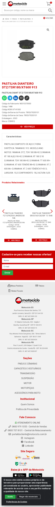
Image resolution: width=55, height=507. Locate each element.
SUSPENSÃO (27, 378)
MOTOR (27, 383)
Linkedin (29, 446)
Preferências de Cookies (16, 502)
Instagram (29, 438)
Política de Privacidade (27, 409)
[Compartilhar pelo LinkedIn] (15, 98)
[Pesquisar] (50, 10)
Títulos (41, 286)
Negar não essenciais (28, 497)
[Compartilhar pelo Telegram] (10, 98)
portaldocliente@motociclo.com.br (29, 434)
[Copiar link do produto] (26, 98)
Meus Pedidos (17, 286)
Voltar (49, 18)
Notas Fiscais (17, 291)
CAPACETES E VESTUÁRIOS (27, 368)
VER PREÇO (29, 127)
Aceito (10, 497)
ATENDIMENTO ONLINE (28, 422)
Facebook (29, 442)
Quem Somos (27, 404)
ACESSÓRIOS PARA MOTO (27, 393)
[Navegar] (3, 211)
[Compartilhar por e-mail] (21, 98)
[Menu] (4, 4)
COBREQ (11, 121)
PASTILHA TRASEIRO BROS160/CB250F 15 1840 (41, 214)
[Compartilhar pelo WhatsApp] (4, 98)
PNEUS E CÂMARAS (27, 363)
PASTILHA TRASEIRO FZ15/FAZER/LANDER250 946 (14, 215)
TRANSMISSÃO (27, 373)
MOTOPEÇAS (27, 388)
